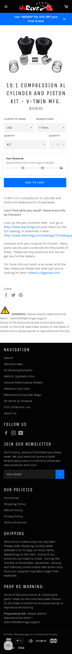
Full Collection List (17, 407)
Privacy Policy (13, 516)
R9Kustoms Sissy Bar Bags (22, 395)
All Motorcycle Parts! (18, 370)
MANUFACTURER (45, 119)
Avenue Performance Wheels (23, 382)
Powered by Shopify (46, 634)
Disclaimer (11, 498)
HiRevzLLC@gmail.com (43, 273)
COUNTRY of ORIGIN (15, 119)
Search (8, 358)
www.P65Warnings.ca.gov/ (22, 622)
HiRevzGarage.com (23, 634)
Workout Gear (13, 364)
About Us (10, 413)
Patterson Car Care (16, 388)
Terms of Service (15, 522)
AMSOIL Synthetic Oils (19, 376)
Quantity (54, 135)
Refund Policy (13, 510)
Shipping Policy (15, 504)
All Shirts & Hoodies (18, 401)
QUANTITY (9, 135)
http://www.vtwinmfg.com (22, 227)
